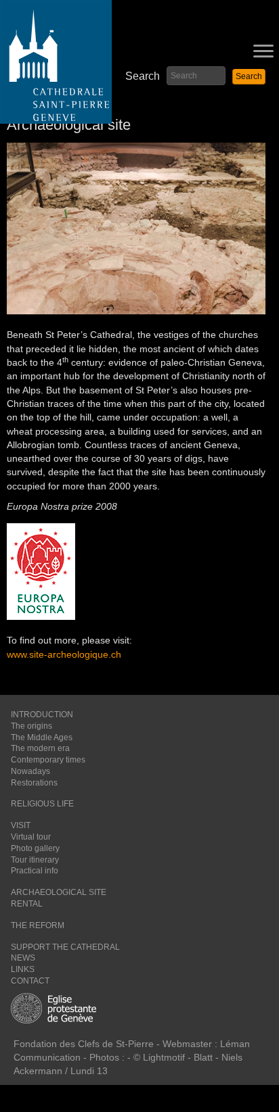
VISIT (20, 825)
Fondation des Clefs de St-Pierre (84, 1043)
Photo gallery (35, 848)
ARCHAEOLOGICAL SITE (58, 892)
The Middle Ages (41, 737)
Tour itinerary (35, 860)
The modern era (40, 748)
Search (142, 76)
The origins (31, 726)
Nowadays (30, 771)
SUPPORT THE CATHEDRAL (65, 947)
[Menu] (263, 51)
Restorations (34, 783)
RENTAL (27, 904)
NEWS (23, 958)
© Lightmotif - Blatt (174, 1057)
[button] (248, 76)
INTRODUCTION (42, 714)
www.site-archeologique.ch (64, 654)
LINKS (23, 969)
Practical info (34, 870)
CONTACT (30, 981)
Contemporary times (48, 760)
